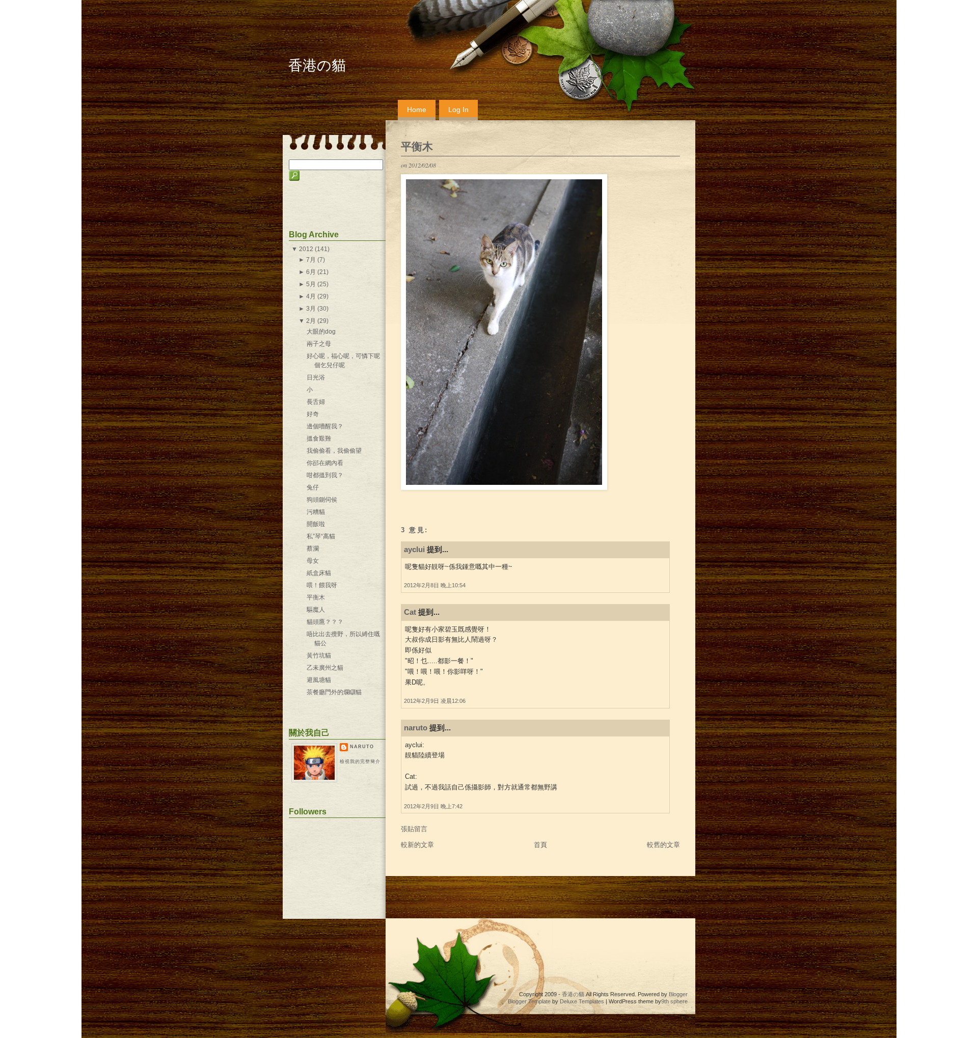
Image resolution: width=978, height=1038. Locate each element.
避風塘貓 (319, 680)
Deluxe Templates (582, 1001)
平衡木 (417, 146)
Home (416, 109)
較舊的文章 (663, 845)
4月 (311, 296)
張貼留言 (414, 829)
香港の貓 (317, 65)
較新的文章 (417, 845)
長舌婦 (316, 401)
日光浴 (316, 377)
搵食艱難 (319, 438)
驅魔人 (316, 609)
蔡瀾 (313, 548)
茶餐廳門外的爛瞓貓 (334, 692)
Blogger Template (529, 1001)
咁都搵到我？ (325, 475)
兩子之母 (319, 343)
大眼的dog (321, 331)
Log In (458, 109)
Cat (410, 612)
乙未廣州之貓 (325, 667)
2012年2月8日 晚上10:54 (435, 585)
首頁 (540, 845)
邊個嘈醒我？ (325, 426)
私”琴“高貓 (321, 536)
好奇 (313, 414)
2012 (306, 249)
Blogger (678, 994)
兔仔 (313, 487)
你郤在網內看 (325, 463)
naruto (415, 727)
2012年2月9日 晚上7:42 (433, 806)
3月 (311, 308)
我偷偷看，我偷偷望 (334, 450)
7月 (311, 259)
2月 (311, 320)
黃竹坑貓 (319, 655)
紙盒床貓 (319, 573)
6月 (311, 272)
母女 (313, 560)
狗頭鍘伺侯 (322, 499)
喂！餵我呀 (322, 585)
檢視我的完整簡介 (360, 761)
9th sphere (674, 1001)
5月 (311, 284)
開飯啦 (316, 524)
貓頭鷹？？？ (325, 621)
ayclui (414, 549)
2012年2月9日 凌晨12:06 (435, 701)
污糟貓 (316, 511)
